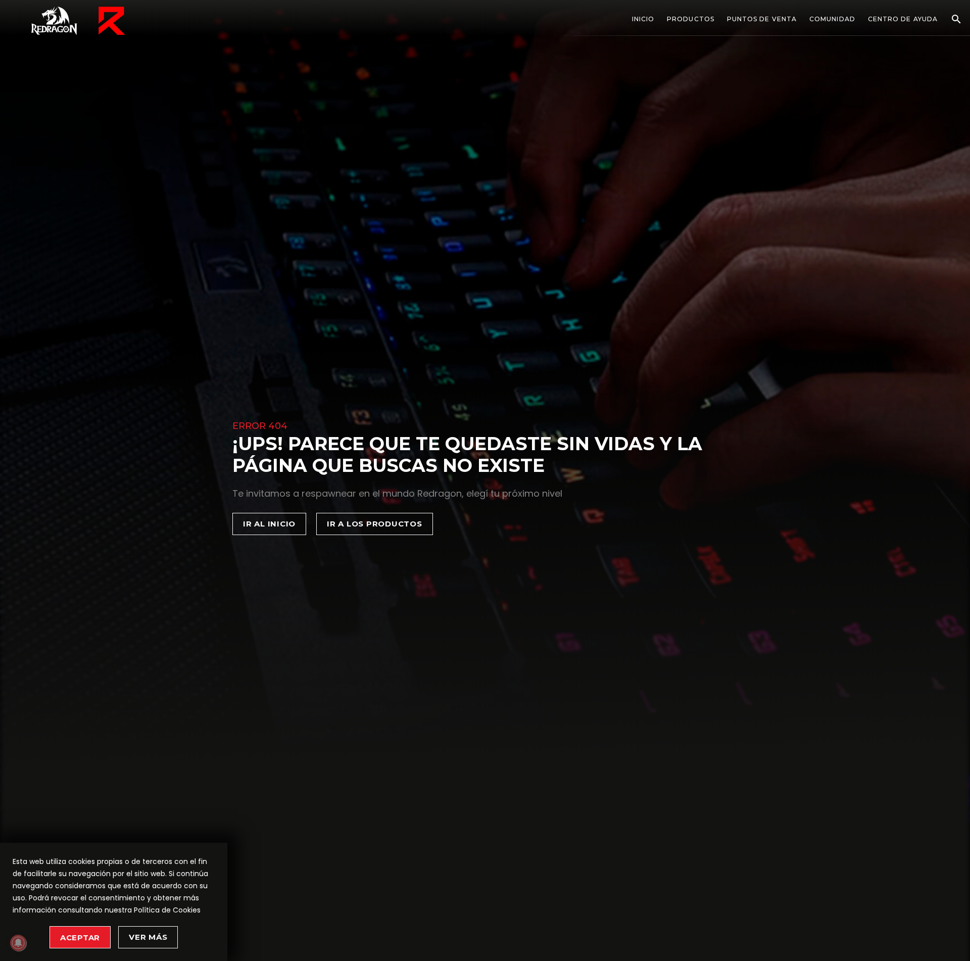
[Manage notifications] (18, 943)
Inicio (643, 19)
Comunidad (832, 19)
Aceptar (80, 937)
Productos (690, 19)
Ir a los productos (374, 523)
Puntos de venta (762, 19)
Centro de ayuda (903, 19)
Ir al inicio (269, 523)
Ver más (148, 937)
